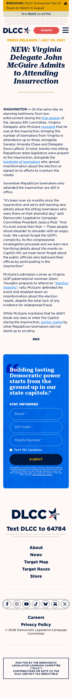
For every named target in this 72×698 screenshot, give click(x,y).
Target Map (36, 562)
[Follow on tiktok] (36, 604)
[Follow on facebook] (7, 604)
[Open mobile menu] (65, 30)
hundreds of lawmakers (21, 162)
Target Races (36, 569)
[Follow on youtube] (26, 604)
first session (51, 118)
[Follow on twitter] (65, 604)
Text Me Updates (28, 450)
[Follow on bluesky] (46, 604)
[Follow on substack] (55, 604)
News (36, 554)
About (36, 547)
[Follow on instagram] (17, 604)
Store (36, 576)
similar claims (51, 322)
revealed (48, 127)
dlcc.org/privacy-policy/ (42, 475)
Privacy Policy (36, 624)
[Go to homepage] (36, 514)
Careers (36, 617)
